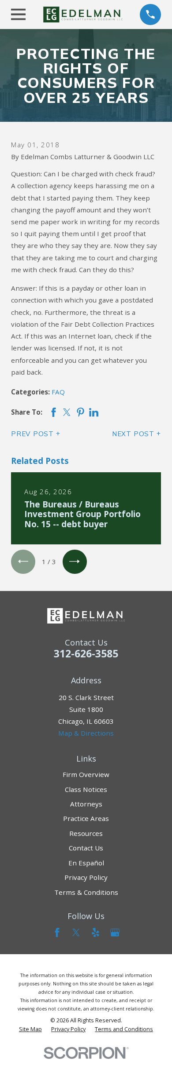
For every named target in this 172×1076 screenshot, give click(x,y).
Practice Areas (86, 818)
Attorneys (86, 803)
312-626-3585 (86, 653)
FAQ (58, 391)
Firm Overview (86, 774)
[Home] (83, 14)
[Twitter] (76, 932)
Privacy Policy (86, 877)
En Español (86, 862)
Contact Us (86, 847)
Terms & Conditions (86, 892)
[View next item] (75, 562)
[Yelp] (95, 932)
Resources (86, 833)
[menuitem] (30, 1029)
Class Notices (86, 789)
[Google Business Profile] (115, 932)
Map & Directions (86, 733)
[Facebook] (57, 932)
